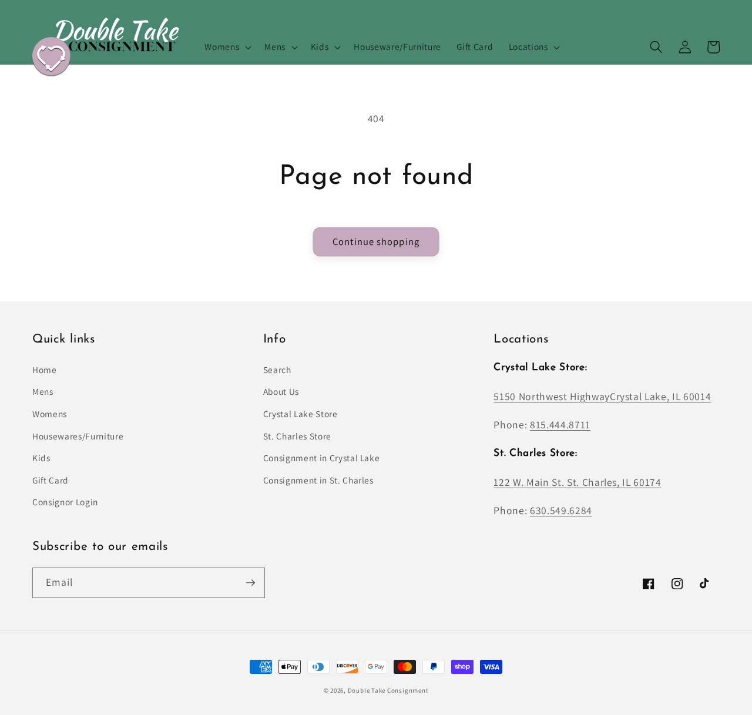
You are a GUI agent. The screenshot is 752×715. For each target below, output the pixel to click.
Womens (49, 413)
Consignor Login (65, 502)
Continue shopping (376, 241)
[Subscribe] (250, 583)
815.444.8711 (560, 424)
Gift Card (50, 480)
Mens (42, 391)
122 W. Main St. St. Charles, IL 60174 (577, 482)
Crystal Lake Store (300, 413)
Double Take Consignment (388, 690)
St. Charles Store (297, 436)
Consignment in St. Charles (318, 480)
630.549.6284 (561, 510)
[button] (227, 47)
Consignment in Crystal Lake (321, 458)
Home (44, 369)
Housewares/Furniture (77, 436)
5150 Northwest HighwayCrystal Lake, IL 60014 (602, 396)
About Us (281, 391)
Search (277, 369)
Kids (41, 458)
